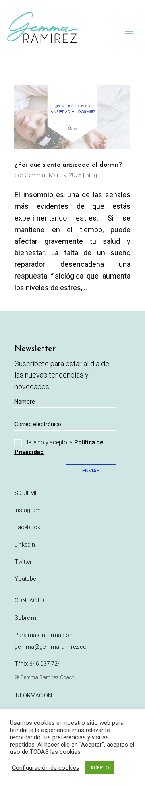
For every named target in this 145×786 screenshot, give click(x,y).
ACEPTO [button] (99, 768)
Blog (91, 175)
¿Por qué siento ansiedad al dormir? (68, 165)
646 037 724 (45, 663)
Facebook (27, 527)
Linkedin (24, 544)
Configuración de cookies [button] (45, 768)
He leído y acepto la (58, 447)
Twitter (23, 562)
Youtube (25, 579)
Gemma (35, 175)
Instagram (27, 510)
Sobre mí (25, 618)
